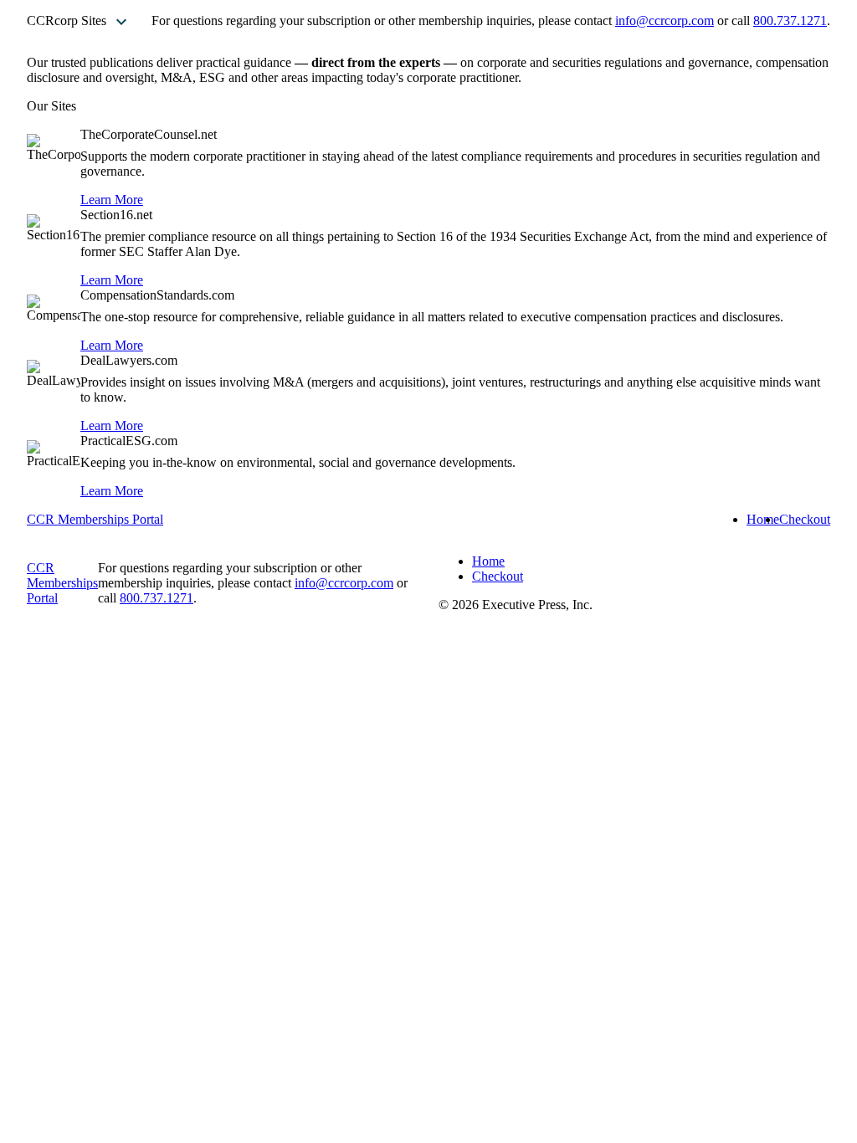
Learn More (111, 199)
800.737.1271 (790, 20)
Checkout (804, 519)
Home (763, 519)
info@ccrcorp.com (664, 20)
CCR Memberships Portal (95, 519)
